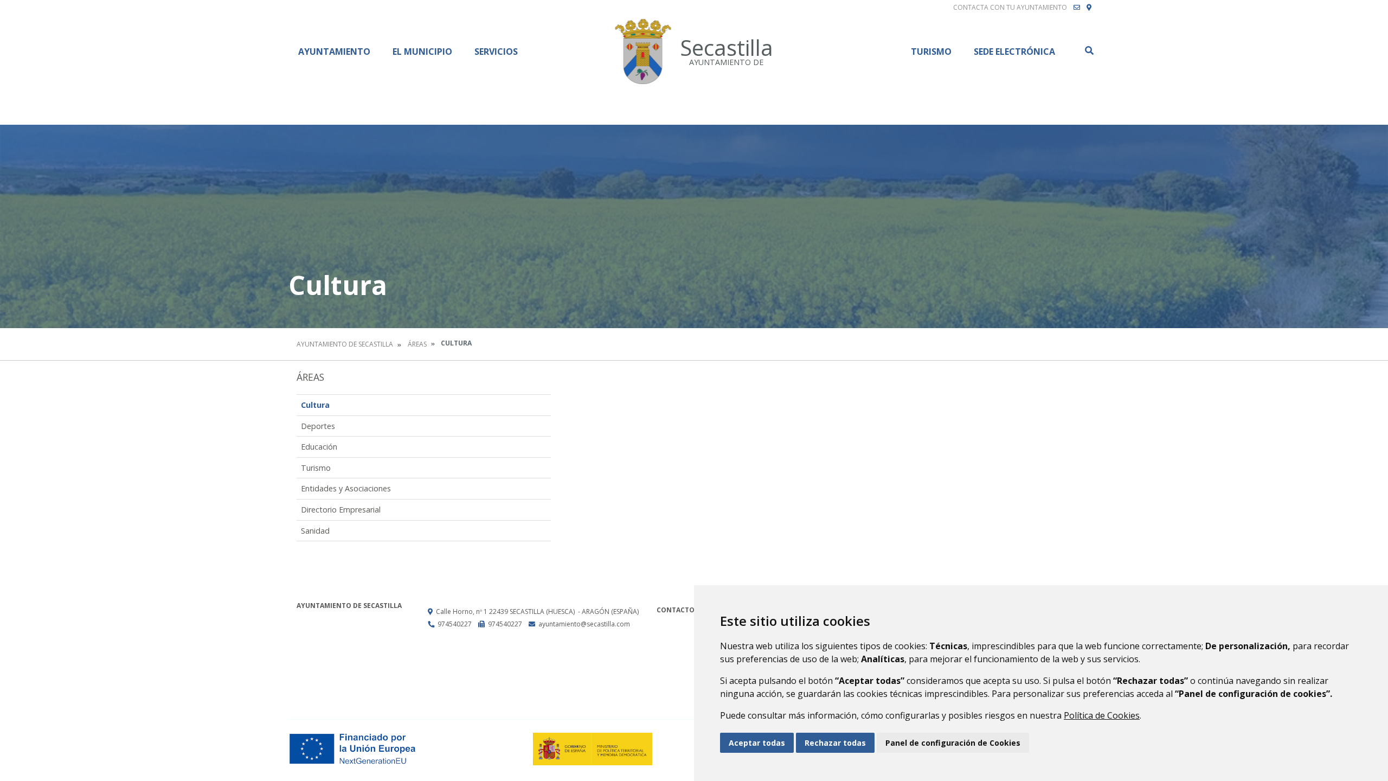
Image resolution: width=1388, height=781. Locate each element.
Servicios (496, 51)
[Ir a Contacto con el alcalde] (1077, 7)
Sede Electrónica (1014, 51)
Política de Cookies (1102, 715)
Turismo (931, 51)
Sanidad (315, 531)
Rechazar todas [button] (835, 743)
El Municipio (422, 51)
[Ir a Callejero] (1089, 7)
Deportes (318, 426)
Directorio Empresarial (341, 509)
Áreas (417, 344)
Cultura (315, 405)
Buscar (1089, 50)
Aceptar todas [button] (757, 743)
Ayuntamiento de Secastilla (345, 344)
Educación (319, 446)
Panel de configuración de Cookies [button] (952, 743)
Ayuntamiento (334, 51)
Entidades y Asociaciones (346, 488)
